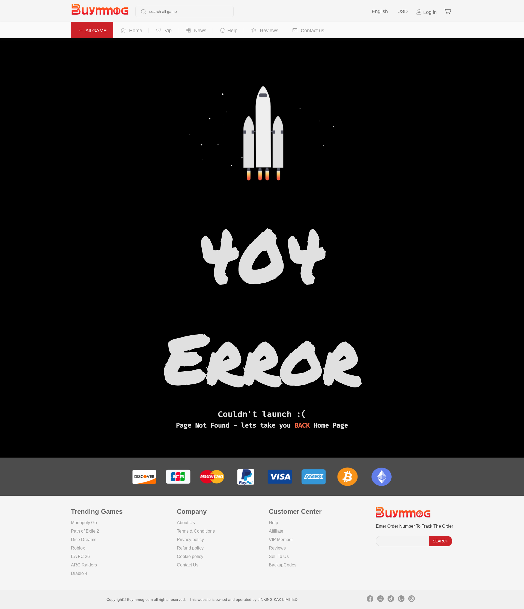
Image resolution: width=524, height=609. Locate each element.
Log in (429, 12)
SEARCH (440, 541)
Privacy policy (190, 539)
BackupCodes (282, 565)
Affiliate (276, 531)
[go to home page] (100, 11)
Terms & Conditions (196, 531)
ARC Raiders (84, 565)
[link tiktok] (391, 599)
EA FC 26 (80, 556)
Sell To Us (279, 556)
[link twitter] (380, 599)
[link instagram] (411, 599)
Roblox (78, 548)
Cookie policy (190, 556)
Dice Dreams (83, 539)
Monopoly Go (84, 522)
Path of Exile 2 (85, 531)
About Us (186, 522)
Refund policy (190, 548)
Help (273, 522)
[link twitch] (401, 599)
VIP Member (281, 539)
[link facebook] (370, 599)
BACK (302, 425)
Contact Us (187, 565)
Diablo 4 (79, 573)
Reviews (277, 548)
